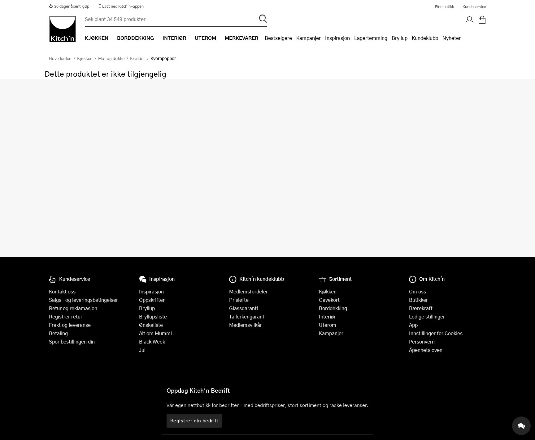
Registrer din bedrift (194, 420)
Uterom (327, 324)
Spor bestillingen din (72, 341)
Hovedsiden (60, 58)
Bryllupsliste (153, 316)
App (413, 324)
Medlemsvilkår (245, 324)
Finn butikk (444, 6)
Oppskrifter (152, 299)
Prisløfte (239, 299)
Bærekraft (421, 308)
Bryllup (399, 37)
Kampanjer (308, 37)
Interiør (327, 316)
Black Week (152, 341)
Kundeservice (474, 6)
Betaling (58, 333)
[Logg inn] (470, 20)
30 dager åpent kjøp (71, 6)
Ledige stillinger (427, 316)
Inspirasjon (337, 37)
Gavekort (329, 299)
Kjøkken (85, 58)
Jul (142, 349)
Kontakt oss (62, 291)
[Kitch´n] (62, 29)
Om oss (417, 291)
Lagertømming (370, 37)
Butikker (418, 299)
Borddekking (333, 308)
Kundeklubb (425, 37)
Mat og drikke (111, 58)
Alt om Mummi (155, 333)
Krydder (137, 58)
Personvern (422, 341)
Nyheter (451, 37)
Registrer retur (65, 316)
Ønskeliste (151, 324)
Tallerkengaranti (247, 316)
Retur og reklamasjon (73, 308)
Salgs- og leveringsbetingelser (83, 299)
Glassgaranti (243, 308)
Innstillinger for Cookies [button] (436, 333)
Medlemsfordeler (248, 291)
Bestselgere (278, 37)
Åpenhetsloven (425, 349)
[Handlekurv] (482, 20)
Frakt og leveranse (70, 324)
